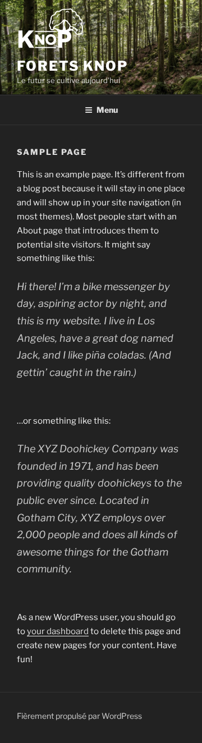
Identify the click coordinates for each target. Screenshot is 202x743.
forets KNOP (72, 66)
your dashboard (58, 631)
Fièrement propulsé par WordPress (79, 716)
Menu (107, 109)
